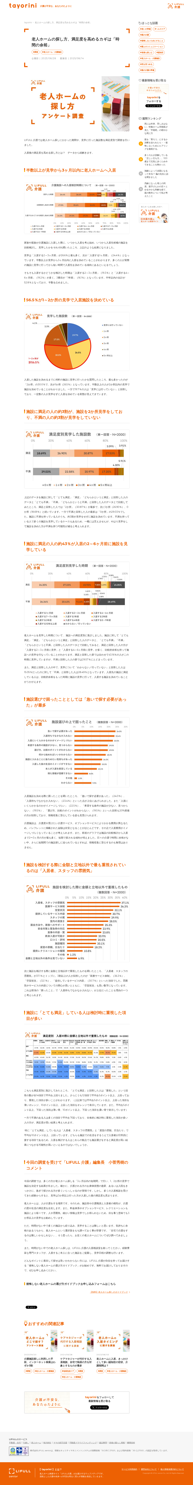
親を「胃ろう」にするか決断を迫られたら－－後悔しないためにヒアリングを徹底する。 (156, 144)
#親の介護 (144, 35)
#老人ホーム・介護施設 (52, 52)
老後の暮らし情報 (117, 1442)
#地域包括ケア (68, 1371)
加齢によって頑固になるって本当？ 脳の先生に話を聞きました (156, 173)
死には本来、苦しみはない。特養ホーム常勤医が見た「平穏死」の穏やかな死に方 (156, 128)
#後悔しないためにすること (151, 41)
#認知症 (159, 52)
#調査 (35, 52)
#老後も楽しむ (146, 52)
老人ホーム (36, 1442)
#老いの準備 (145, 29)
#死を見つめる (146, 64)
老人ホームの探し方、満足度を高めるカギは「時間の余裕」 (63, 22)
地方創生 (47, 1442)
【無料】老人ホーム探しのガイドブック (109, 1292)
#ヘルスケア (160, 29)
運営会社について (149, 1469)
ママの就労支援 (60, 1442)
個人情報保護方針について (172, 1469)
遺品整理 (103, 1442)
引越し (26, 1442)
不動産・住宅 (15, 1442)
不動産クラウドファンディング (83, 1442)
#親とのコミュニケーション (151, 46)
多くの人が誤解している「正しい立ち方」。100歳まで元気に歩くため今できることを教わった (156, 160)
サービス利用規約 (129, 1469)
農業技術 (131, 1442)
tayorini (28, 22)
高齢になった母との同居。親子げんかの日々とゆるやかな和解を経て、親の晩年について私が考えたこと (156, 189)
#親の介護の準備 (147, 70)
